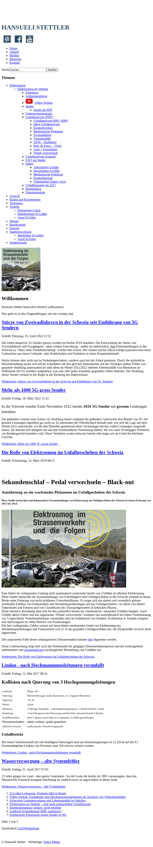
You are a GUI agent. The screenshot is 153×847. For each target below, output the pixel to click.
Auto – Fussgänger (45, 149)
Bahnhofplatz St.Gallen (32, 214)
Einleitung (32, 92)
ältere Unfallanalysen (46, 124)
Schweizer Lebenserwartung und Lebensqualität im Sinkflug (48, 800)
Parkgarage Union (29, 210)
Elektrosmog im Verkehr (33, 89)
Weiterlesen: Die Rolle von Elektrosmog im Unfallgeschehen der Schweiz (48, 656)
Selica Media (52, 842)
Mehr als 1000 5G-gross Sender (34, 390)
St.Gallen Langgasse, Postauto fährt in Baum (38, 793)
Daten (29, 163)
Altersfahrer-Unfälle (46, 167)
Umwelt (15, 196)
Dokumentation (35, 192)
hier (90, 639)
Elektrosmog (18, 85)
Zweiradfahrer (42, 135)
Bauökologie (18, 224)
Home (13, 48)
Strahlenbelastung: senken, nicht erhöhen (35, 807)
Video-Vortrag (43, 102)
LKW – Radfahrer (45, 142)
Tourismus (16, 203)
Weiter (29, 828)
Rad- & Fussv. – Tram (47, 145)
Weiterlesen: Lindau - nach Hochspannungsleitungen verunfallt (41, 752)
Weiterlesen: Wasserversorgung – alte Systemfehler (34, 786)
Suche (5, 69)
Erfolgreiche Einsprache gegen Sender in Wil (38, 815)
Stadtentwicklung (20, 232)
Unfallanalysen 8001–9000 (50, 120)
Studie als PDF (42, 110)
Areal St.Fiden (27, 217)
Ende (36, 828)
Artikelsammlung (36, 96)
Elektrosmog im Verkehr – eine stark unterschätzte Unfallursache (50, 804)
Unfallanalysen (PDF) (39, 117)
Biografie (15, 59)
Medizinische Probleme (48, 131)
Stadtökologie (18, 242)
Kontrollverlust (42, 128)
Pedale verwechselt (45, 153)
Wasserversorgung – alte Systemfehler (41, 761)
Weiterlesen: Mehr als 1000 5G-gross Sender (30, 444)
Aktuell (14, 52)
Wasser (14, 221)
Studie (29, 106)
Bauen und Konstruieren (25, 199)
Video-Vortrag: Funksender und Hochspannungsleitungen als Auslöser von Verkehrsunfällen (68, 797)
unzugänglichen (34, 650)
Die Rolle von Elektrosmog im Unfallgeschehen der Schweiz (63, 452)
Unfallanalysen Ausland (41, 156)
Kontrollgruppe (43, 178)
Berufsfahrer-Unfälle (46, 171)
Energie (14, 228)
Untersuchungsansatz (39, 113)
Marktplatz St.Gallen (31, 235)
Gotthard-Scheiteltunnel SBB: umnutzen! (35, 811)
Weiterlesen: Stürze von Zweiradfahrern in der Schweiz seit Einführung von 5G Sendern (57, 381)
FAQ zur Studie (35, 160)
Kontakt (15, 62)
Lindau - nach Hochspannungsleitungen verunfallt (53, 665)
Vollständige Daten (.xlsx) (49, 181)
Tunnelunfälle (42, 138)
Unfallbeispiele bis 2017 (41, 185)
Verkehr (15, 206)
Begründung (33, 188)
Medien (14, 55)
